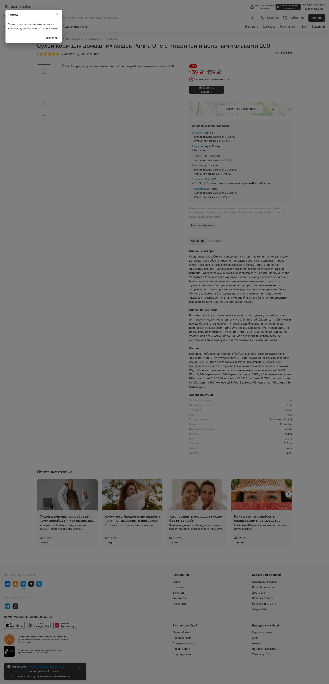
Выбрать (52, 38)
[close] (56, 14)
